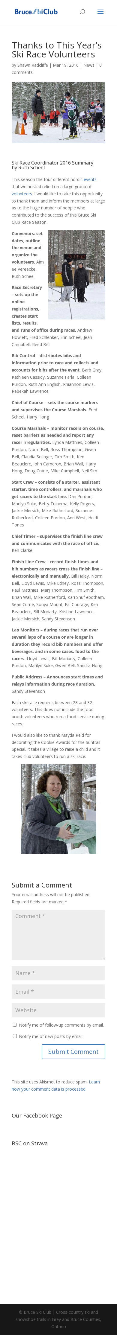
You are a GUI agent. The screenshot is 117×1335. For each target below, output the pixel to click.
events (90, 179)
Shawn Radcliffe (32, 65)
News (88, 65)
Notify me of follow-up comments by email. (61, 1025)
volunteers (22, 194)
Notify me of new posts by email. (51, 1036)
